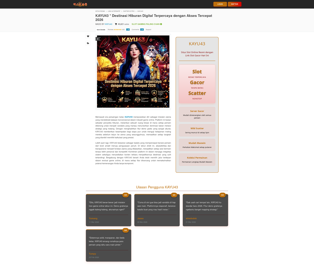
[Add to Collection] (88, 43)
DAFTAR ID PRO (128, 11)
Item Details (101, 29)
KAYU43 (140, 11)
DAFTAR (234, 4)
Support (148, 29)
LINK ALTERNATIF (114, 11)
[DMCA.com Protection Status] (97, 37)
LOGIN (220, 4)
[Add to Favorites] (88, 36)
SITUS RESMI (100, 11)
